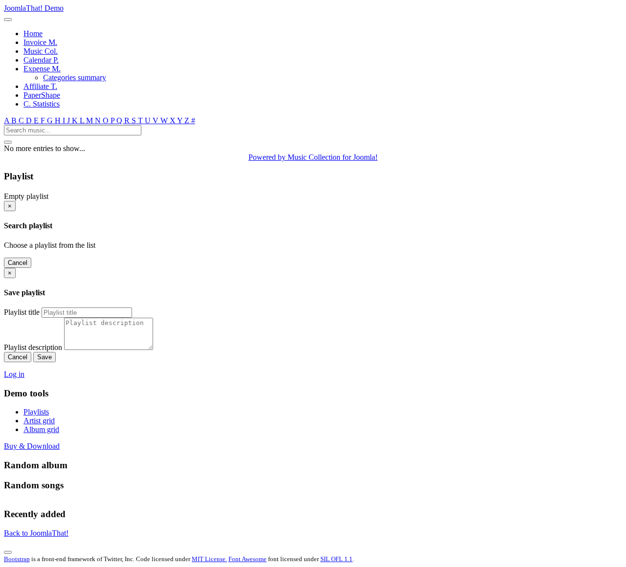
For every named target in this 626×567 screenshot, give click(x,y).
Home (33, 33)
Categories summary (74, 77)
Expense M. (42, 69)
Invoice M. (40, 42)
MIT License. (209, 559)
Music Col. (40, 51)
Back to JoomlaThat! (36, 533)
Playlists (36, 412)
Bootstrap (17, 559)
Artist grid (39, 420)
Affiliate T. (40, 86)
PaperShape (41, 95)
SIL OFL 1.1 (336, 559)
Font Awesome (247, 559)
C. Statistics (41, 104)
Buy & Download (32, 446)
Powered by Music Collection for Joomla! (313, 157)
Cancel (17, 262)
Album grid (41, 429)
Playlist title (22, 312)
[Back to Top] (8, 552)
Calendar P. (41, 60)
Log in (14, 374)
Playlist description (33, 347)
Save (44, 357)
